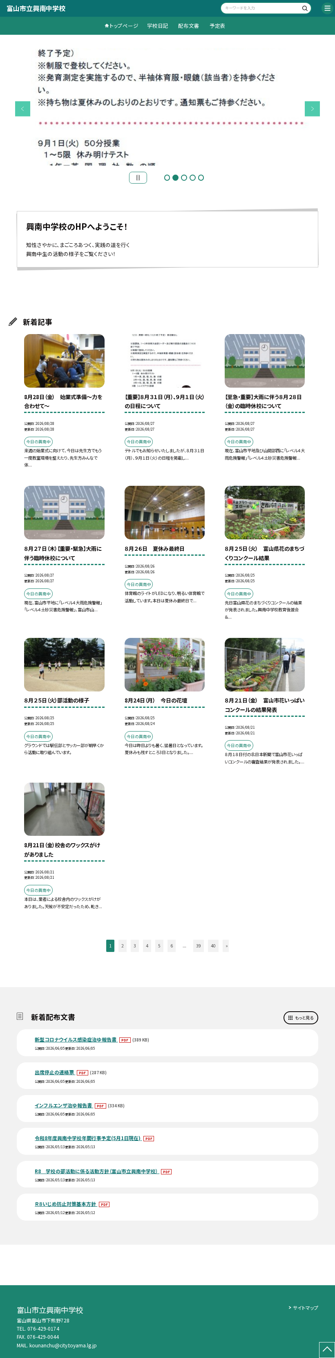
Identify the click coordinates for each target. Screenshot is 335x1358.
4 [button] (193, 178)
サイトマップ (305, 1307)
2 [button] (175, 178)
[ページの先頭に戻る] (327, 1350)
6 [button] (171, 946)
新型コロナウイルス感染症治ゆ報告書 (76, 1039)
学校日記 (157, 25)
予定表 (218, 25)
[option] (167, 107)
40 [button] (213, 946)
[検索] (304, 9)
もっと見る (304, 1018)
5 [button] (201, 178)
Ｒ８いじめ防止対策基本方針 (66, 1203)
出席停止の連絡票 (55, 1071)
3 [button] (184, 178)
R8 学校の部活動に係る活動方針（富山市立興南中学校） (97, 1170)
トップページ (123, 25)
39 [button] (198, 946)
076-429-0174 (43, 1328)
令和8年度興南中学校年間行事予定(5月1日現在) (88, 1137)
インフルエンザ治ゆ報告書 (64, 1105)
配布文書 (188, 25)
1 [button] (167, 178)
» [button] (227, 946)
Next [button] (312, 108)
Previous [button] (22, 108)
